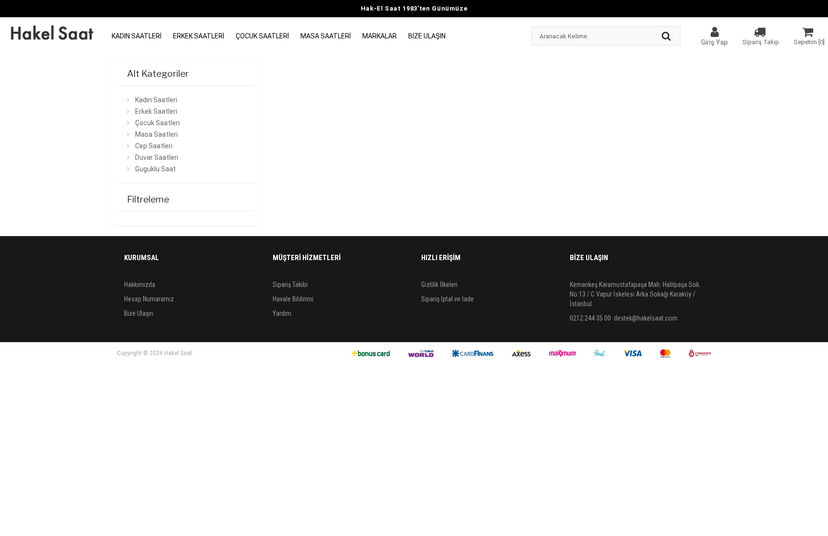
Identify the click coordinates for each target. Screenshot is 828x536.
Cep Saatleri (153, 146)
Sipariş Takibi (290, 284)
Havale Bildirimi (293, 299)
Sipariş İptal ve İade (447, 299)
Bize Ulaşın (427, 36)
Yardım (282, 313)
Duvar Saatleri (156, 157)
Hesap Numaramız (149, 299)
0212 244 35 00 (590, 318)
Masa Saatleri (325, 36)
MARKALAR (379, 36)
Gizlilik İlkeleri (439, 284)
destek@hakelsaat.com (646, 318)
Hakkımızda (139, 284)
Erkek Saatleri (198, 36)
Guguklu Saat (155, 169)
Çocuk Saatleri (262, 36)
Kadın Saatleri (136, 36)
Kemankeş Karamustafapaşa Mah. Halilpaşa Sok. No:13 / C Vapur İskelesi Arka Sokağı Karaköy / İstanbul (635, 294)
